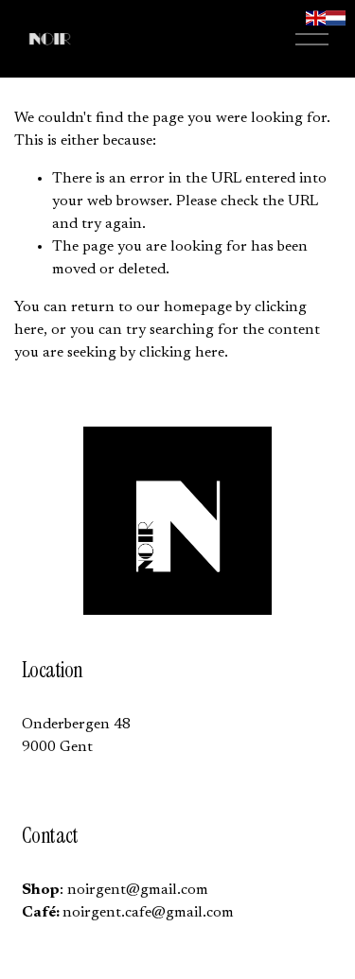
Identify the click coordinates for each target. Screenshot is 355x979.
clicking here (181, 352)
